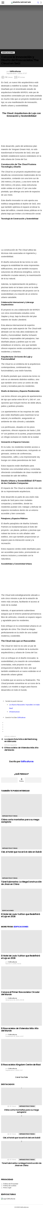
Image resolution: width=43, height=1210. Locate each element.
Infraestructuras (9, 816)
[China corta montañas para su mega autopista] (21, 805)
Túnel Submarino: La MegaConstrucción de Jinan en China (21, 883)
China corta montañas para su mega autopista (20, 820)
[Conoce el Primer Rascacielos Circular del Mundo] (21, 977)
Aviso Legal (7, 1188)
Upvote (9, 780)
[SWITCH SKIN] (41, 2)
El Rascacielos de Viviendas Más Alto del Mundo (19, 1029)
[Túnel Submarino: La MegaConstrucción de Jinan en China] (21, 867)
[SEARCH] (38, 2)
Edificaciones (8, 910)
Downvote (33, 780)
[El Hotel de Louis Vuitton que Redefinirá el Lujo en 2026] (21, 900)
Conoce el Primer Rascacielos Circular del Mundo (20, 993)
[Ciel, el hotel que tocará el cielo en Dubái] (21, 837)
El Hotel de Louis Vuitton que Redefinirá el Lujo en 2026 (20, 915)
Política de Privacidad (10, 1184)
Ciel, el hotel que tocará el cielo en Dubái (21, 851)
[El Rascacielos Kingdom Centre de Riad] (21, 1050)
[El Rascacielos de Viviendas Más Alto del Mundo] (21, 1014)
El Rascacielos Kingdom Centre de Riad (20, 1064)
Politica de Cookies (9, 1186)
